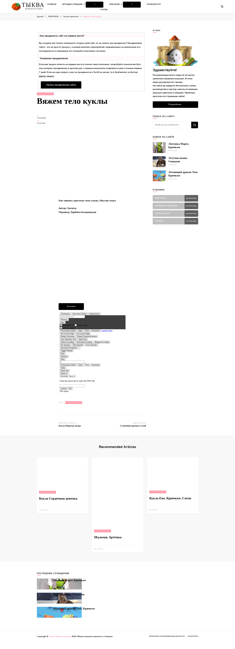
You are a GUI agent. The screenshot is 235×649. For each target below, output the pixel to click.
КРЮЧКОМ (114, 4)
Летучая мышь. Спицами (68, 594)
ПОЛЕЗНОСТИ (154, 4)
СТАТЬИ (104, 9)
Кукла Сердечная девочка (58, 498)
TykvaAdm (41, 118)
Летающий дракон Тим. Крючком (73, 608)
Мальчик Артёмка (108, 537)
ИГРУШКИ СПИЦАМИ (72, 4)
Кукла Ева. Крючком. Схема (170, 498)
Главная (51, 4)
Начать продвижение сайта (61, 84)
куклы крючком (73, 403)
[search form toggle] (222, 6)
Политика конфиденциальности (167, 636)
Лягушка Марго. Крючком (69, 580)
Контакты (193, 636)
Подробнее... (175, 104)
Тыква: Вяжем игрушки (60, 636)
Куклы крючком (45, 94)
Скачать (71, 306)
